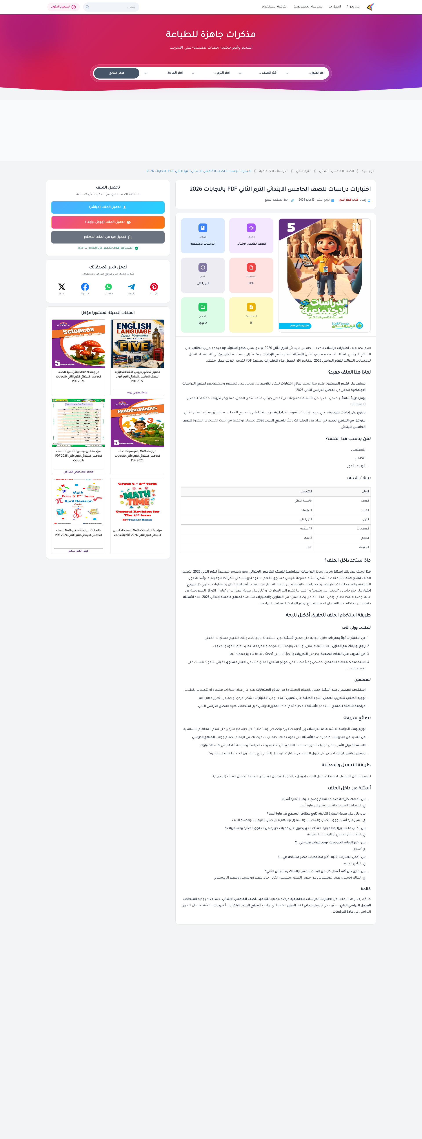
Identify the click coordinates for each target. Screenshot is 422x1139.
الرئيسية (368, 171)
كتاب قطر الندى (348, 200)
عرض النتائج (116, 73)
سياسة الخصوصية (308, 7)
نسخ (268, 200)
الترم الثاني (303, 171)
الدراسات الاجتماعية (273, 171)
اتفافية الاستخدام (274, 7)
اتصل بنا (334, 7)
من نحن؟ (353, 7)
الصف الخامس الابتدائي (336, 171)
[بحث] (87, 7)
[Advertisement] (211, 130)
